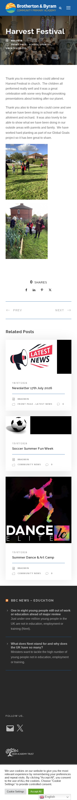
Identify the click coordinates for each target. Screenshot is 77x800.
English (49, 796)
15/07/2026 (19, 443)
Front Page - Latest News (35, 404)
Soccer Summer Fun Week (32, 448)
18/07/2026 (19, 383)
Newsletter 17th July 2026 (32, 388)
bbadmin (16, 40)
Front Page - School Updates (31, 44)
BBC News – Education (32, 600)
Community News (29, 464)
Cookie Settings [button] (15, 791)
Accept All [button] (35, 791)
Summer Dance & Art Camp (33, 557)
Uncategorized (16, 48)
